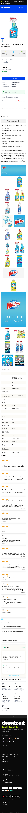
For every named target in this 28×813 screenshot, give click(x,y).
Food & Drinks (17, 11)
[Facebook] (9, 745)
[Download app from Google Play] (6, 796)
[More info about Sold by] (19, 82)
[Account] (22, 7)
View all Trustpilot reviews (13, 675)
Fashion (23, 11)
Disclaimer (5, 804)
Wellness (3, 11)
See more (3, 114)
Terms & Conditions (7, 800)
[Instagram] (3, 745)
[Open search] (19, 7)
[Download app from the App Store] (15, 796)
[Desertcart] (5, 7)
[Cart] (25, 7)
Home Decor (9, 11)
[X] (6, 745)
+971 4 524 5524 (8, 782)
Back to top (13, 716)
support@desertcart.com (11, 777)
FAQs (4, 807)
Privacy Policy (6, 802)
